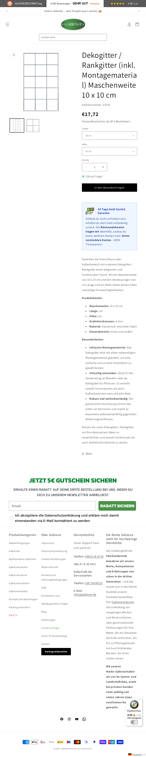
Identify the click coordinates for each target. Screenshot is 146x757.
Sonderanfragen (50, 627)
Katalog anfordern (19, 607)
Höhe (84, 144)
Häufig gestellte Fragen (54, 603)
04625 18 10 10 (94, 556)
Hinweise (95, 3)
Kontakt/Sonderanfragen (23, 599)
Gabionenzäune (18, 575)
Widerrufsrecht (49, 567)
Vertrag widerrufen (56, 651)
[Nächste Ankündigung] (139, 11)
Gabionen (14, 551)
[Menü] (140, 700)
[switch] (134, 722)
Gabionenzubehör (19, 583)
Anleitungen (48, 619)
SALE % (13, 615)
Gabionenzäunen (123, 602)
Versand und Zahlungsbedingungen (54, 577)
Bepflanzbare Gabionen (22, 559)
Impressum (47, 543)
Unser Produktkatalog (54, 635)
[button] (7, 24)
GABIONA (65, 748)
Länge (85, 128)
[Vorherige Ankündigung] (7, 11)
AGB (43, 587)
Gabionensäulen (18, 567)
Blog (43, 611)
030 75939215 (94, 583)
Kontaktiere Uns (50, 595)
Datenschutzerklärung (54, 551)
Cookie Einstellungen (53, 559)
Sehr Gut (80, 3)
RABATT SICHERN (117, 506)
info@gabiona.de (85, 594)
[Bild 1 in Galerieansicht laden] (17, 125)
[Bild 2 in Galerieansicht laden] (33, 125)
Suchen (45, 643)
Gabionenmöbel (18, 591)
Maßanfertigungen (19, 543)
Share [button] (88, 453)
